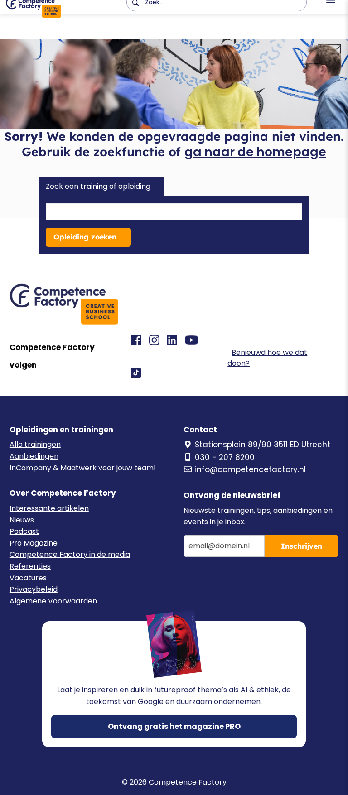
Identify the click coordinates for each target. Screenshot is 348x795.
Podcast (24, 531)
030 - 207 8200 (225, 457)
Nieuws (22, 520)
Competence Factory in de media (70, 554)
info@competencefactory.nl (250, 469)
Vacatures (28, 578)
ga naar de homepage (255, 152)
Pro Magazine (34, 543)
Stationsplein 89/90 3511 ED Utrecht (262, 444)
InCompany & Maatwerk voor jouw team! (83, 468)
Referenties (30, 566)
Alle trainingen (35, 444)
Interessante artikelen (49, 508)
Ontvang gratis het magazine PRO (174, 726)
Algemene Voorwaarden (53, 601)
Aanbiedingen (34, 456)
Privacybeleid (34, 589)
